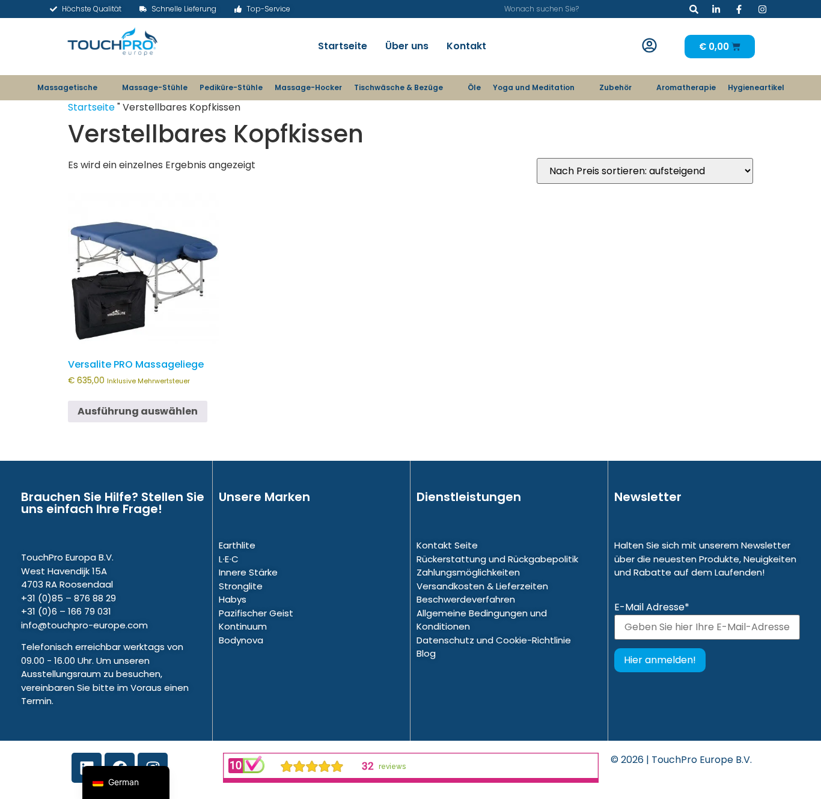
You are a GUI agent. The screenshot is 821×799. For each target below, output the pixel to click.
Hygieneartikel (756, 87)
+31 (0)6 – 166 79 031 (66, 611)
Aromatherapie (686, 87)
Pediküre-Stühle (231, 87)
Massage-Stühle (155, 87)
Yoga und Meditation (534, 87)
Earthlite (237, 545)
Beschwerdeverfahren (466, 599)
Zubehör (615, 87)
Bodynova (241, 640)
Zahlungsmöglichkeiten (468, 572)
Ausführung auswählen (138, 411)
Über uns (407, 46)
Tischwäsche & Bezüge (398, 87)
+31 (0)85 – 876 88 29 (68, 598)
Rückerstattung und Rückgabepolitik (497, 559)
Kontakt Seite (447, 545)
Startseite (342, 46)
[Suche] (693, 9)
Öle (474, 87)
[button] (649, 46)
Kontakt (466, 46)
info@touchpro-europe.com (84, 625)
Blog (426, 653)
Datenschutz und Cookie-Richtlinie (494, 640)
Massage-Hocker (308, 87)
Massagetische (67, 87)
